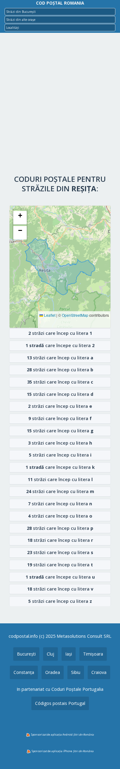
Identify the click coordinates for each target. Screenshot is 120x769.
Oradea (52, 672)
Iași (68, 654)
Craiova (98, 672)
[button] (20, 217)
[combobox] (60, 11)
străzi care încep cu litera (60, 333)
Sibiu (75, 672)
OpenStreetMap (75, 315)
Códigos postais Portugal (60, 703)
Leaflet (49, 315)
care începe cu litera (60, 345)
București (26, 654)
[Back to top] (107, 754)
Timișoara (93, 654)
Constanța (24, 672)
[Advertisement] (60, 105)
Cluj (50, 654)
